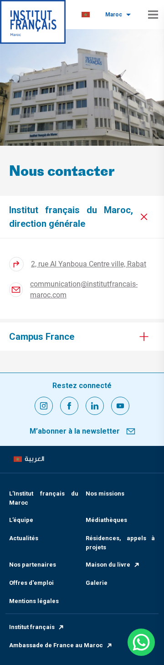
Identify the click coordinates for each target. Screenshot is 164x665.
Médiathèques (106, 520)
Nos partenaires (32, 564)
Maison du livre (108, 564)
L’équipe (21, 520)
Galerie (97, 582)
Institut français (32, 627)
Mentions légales (34, 601)
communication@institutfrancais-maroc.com (84, 289)
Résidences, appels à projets (120, 543)
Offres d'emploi (31, 582)
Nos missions (105, 493)
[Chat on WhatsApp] (141, 642)
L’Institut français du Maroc (43, 498)
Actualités (23, 538)
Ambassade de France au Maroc (56, 645)
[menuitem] (85, 15)
